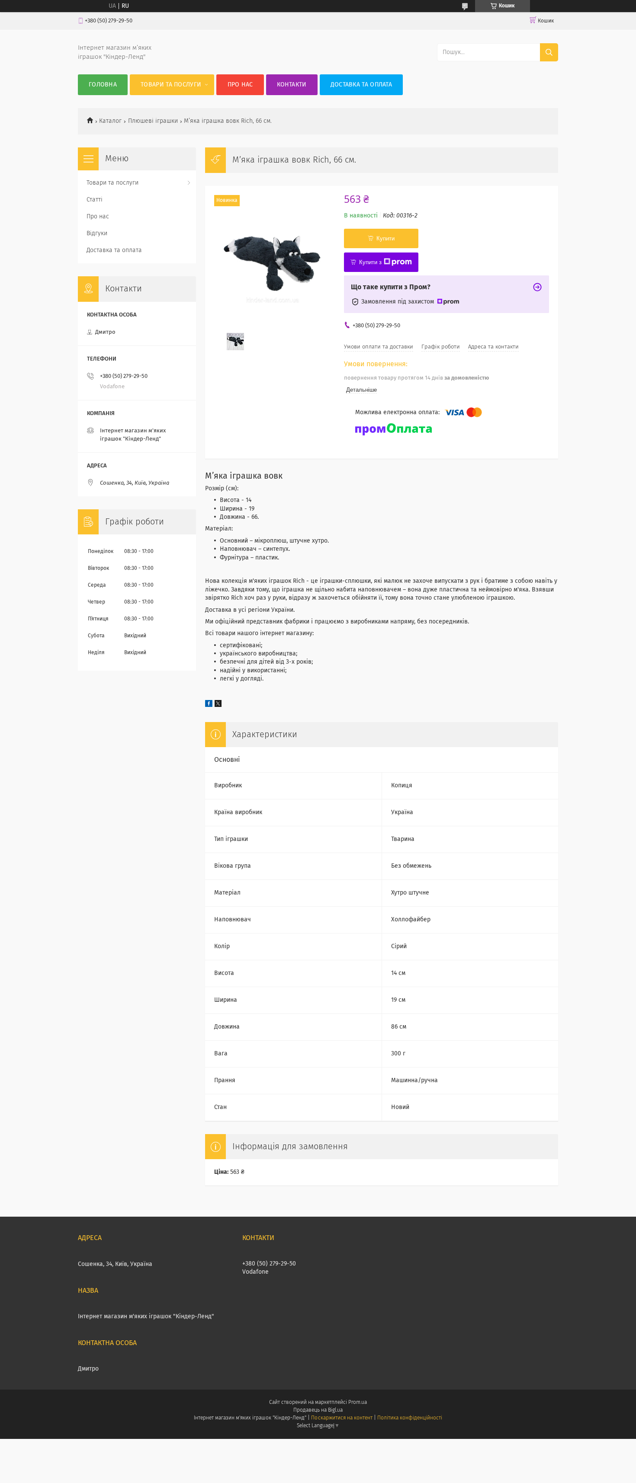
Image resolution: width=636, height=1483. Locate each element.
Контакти (291, 85)
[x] (218, 705)
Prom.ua (357, 1402)
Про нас (240, 85)
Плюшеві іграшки (153, 121)
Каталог (110, 121)
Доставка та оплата (361, 85)
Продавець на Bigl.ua (318, 1410)
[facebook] (208, 705)
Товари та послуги (171, 85)
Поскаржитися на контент (341, 1418)
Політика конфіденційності (409, 1418)
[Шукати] (549, 52)
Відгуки (97, 233)
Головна (103, 85)
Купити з (370, 262)
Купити (385, 238)
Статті (95, 200)
